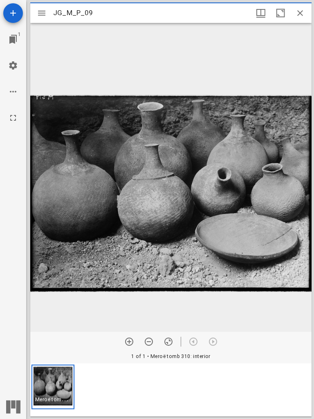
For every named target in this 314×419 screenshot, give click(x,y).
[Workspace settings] (13, 65)
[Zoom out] (149, 341)
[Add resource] (13, 13)
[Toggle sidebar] (42, 13)
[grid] (171, 390)
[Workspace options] (13, 91)
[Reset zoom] (168, 341)
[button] (53, 387)
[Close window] (300, 13)
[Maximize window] (280, 13)
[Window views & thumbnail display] (261, 13)
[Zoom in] (129, 341)
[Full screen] (13, 118)
